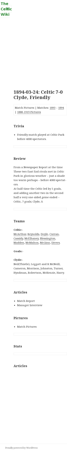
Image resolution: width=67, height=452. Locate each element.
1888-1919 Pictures (29, 112)
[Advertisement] (33, 51)
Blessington (47, 238)
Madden (19, 242)
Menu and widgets (7, 12)
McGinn (45, 242)
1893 (52, 107)
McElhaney (31, 238)
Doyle (44, 234)
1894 (61, 107)
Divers (55, 242)
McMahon (32, 242)
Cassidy (18, 238)
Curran (54, 234)
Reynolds (33, 234)
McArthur (20, 234)
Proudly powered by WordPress (21, 447)
